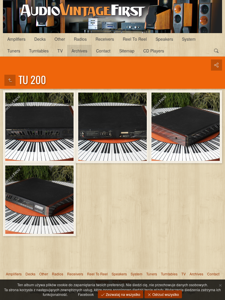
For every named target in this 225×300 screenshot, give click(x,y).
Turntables (39, 51)
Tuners (13, 51)
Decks (40, 39)
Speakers (164, 39)
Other (59, 39)
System (189, 39)
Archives (79, 51)
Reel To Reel (135, 39)
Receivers (105, 39)
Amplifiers (16, 39)
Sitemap (126, 51)
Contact (103, 51)
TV (60, 51)
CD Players (153, 51)
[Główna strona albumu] (112, 16)
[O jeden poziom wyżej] (10, 80)
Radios (80, 39)
